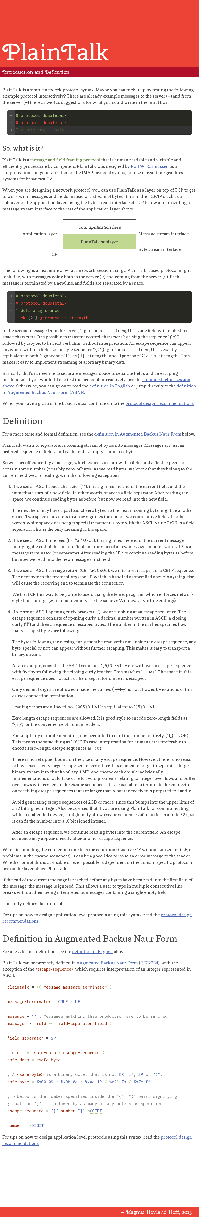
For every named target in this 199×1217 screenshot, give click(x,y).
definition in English (109, 386)
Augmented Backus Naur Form (107, 962)
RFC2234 (149, 962)
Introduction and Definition (35, 72)
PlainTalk (55, 51)
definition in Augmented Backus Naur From (137, 434)
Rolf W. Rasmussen (150, 166)
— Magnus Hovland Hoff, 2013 (156, 1212)
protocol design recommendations (159, 403)
